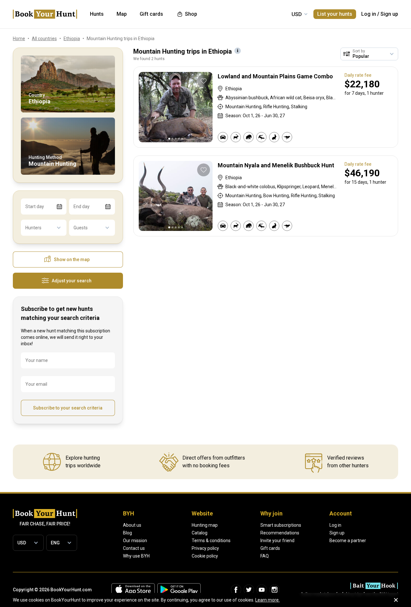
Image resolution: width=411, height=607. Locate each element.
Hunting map (205, 525)
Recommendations (279, 532)
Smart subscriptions (280, 525)
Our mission (135, 540)
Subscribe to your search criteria (67, 407)
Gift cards (270, 548)
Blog (127, 532)
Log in (368, 14)
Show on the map (72, 259)
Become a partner (347, 540)
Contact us (134, 548)
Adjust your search (72, 280)
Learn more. (267, 600)
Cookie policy (205, 556)
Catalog (199, 532)
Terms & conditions (211, 540)
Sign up (389, 14)
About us (132, 525)
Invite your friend (277, 540)
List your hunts (334, 14)
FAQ (264, 556)
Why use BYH (136, 556)
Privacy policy (205, 548)
